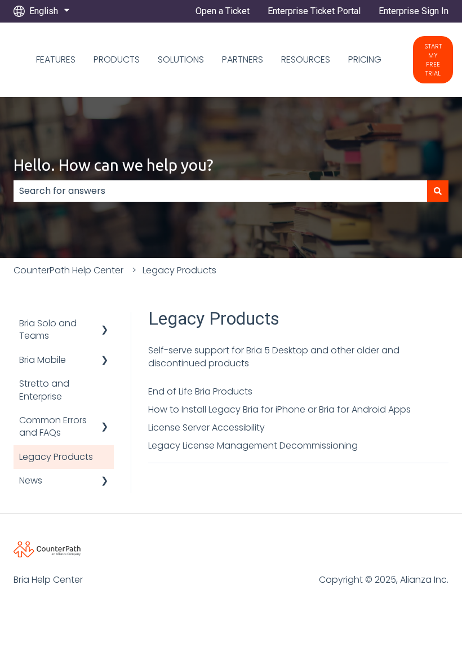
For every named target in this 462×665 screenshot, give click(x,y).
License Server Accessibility (206, 427)
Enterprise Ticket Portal (314, 11)
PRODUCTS (117, 60)
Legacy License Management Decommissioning (253, 445)
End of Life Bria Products (200, 391)
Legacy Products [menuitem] (56, 456)
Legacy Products (179, 270)
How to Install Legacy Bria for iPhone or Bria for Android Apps (279, 409)
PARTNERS (242, 60)
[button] (105, 324)
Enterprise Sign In (413, 11)
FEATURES (55, 60)
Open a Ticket (223, 11)
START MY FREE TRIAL (433, 60)
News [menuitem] (30, 480)
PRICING (364, 60)
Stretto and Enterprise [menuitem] (44, 389)
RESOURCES (305, 60)
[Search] (437, 191)
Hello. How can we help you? (113, 165)
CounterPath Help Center (68, 270)
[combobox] (220, 191)
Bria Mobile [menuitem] (42, 359)
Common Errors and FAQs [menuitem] (53, 426)
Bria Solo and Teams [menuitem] (48, 329)
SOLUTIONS (181, 60)
